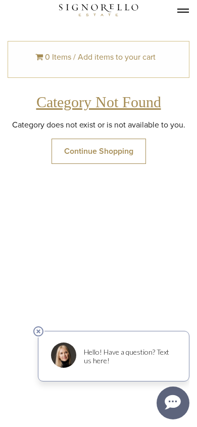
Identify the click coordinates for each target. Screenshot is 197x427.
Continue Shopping (98, 151)
